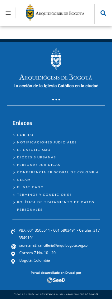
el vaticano (30, 187)
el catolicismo (34, 150)
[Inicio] (55, 19)
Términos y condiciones (44, 194)
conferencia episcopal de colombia (58, 172)
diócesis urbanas (36, 157)
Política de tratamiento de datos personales (55, 205)
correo (25, 135)
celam (24, 179)
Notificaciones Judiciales (47, 142)
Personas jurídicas (38, 164)
